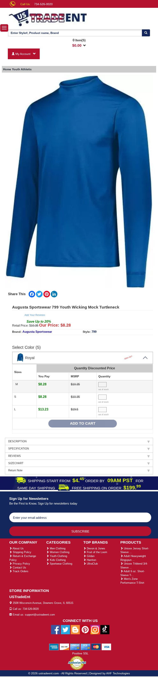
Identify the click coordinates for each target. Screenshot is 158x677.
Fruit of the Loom (96, 552)
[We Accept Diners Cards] (75, 646)
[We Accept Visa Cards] (106, 646)
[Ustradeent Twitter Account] (65, 629)
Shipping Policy (21, 552)
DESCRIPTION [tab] (17, 441)
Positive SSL (80, 653)
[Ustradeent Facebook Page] (55, 629)
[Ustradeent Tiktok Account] (104, 629)
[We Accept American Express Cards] (54, 646)
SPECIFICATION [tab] (18, 448)
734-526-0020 (43, 4)
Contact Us (19, 567)
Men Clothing (57, 548)
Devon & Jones (95, 548)
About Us (18, 548)
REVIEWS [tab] (14, 455)
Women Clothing (59, 552)
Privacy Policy (21, 563)
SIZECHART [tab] (15, 463)
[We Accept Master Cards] (96, 646)
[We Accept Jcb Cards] (85, 646)
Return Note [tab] (15, 470)
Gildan (90, 556)
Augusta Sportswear (37, 331)
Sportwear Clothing (60, 563)
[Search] (146, 32)
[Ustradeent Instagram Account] (95, 629)
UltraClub (92, 563)
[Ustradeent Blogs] (75, 629)
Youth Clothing (58, 556)
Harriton (91, 559)
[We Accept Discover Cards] (64, 646)
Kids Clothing (57, 559)
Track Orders (20, 571)
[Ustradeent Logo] (48, 17)
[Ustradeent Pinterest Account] (85, 629)
